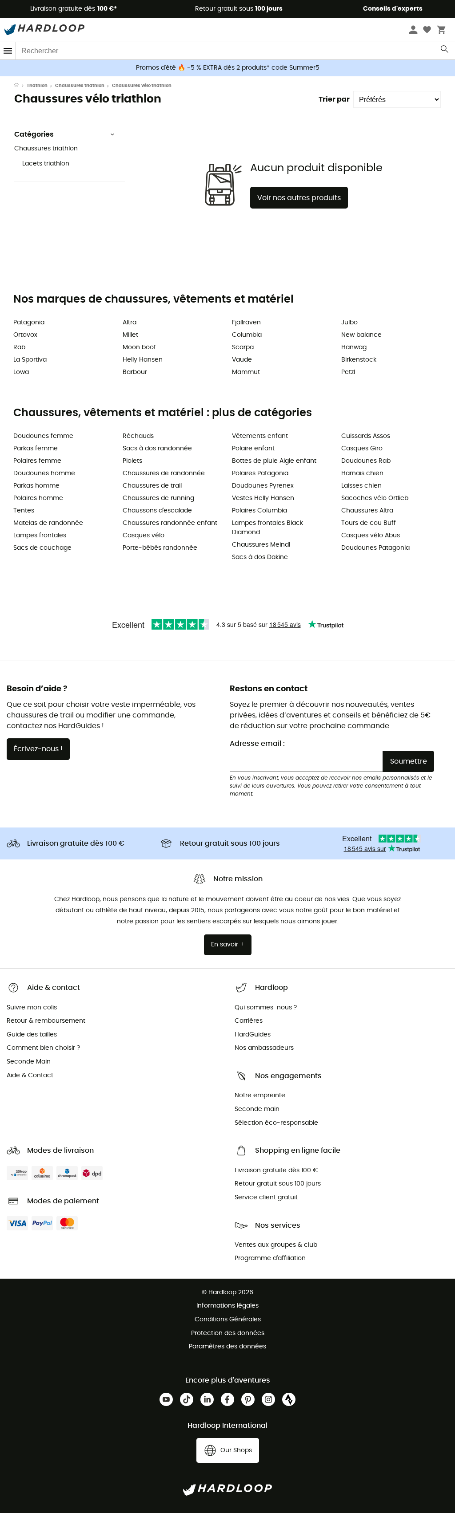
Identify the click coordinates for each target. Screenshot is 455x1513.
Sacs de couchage (42, 548)
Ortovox (25, 335)
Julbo (349, 322)
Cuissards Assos (365, 436)
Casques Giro (362, 448)
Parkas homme (36, 486)
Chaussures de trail (152, 486)
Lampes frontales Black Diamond (267, 528)
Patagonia (28, 322)
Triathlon (37, 85)
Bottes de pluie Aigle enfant (274, 461)
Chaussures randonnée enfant (170, 523)
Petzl (348, 372)
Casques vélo (143, 535)
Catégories (34, 134)
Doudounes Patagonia (375, 548)
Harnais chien (362, 473)
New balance (361, 335)
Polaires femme (37, 461)
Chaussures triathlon (79, 85)
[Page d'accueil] (20, 86)
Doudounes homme (44, 473)
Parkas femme (35, 448)
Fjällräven (246, 322)
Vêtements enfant (260, 436)
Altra (129, 322)
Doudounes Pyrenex (263, 486)
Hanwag (354, 347)
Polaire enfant (253, 448)
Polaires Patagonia (260, 473)
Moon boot (139, 347)
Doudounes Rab (366, 461)
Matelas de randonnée (48, 523)
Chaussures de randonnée (164, 473)
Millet (130, 335)
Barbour (135, 372)
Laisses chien (361, 486)
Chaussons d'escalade (157, 511)
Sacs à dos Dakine (260, 557)
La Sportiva (30, 360)
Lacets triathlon (45, 164)
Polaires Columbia (259, 511)
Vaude (242, 360)
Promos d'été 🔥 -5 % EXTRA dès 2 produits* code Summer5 (227, 68)
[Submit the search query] (445, 51)
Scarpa (243, 347)
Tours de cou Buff (368, 523)
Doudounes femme (43, 436)
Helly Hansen (143, 360)
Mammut (246, 372)
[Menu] (8, 50)
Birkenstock (358, 360)
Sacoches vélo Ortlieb (374, 498)
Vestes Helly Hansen (263, 498)
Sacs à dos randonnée (157, 448)
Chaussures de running (158, 498)
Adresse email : (257, 743)
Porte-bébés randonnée (160, 548)
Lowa (21, 372)
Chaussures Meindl (261, 545)
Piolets (132, 461)
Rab (19, 347)
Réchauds (138, 436)
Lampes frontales (39, 535)
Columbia (247, 335)
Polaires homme (38, 498)
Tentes (23, 511)
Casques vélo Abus (370, 535)
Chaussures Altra (367, 511)
